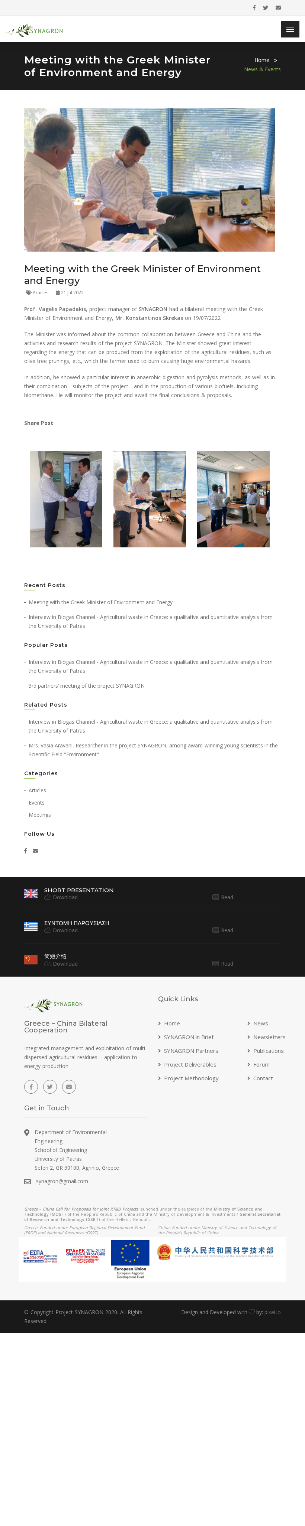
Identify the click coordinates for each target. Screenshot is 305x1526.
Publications (268, 1050)
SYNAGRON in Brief (189, 1037)
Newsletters (269, 1037)
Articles (42, 292)
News (260, 1023)
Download (64, 897)
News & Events (262, 69)
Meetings (40, 814)
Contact (263, 1078)
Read (226, 897)
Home (261, 59)
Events (37, 802)
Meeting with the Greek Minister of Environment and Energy (101, 602)
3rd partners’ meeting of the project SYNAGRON (87, 685)
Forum (261, 1064)
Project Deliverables (190, 1064)
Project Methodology (191, 1078)
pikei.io (272, 1312)
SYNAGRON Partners (191, 1050)
